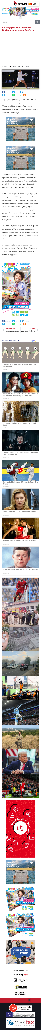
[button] (20, 17)
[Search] (37, 22)
